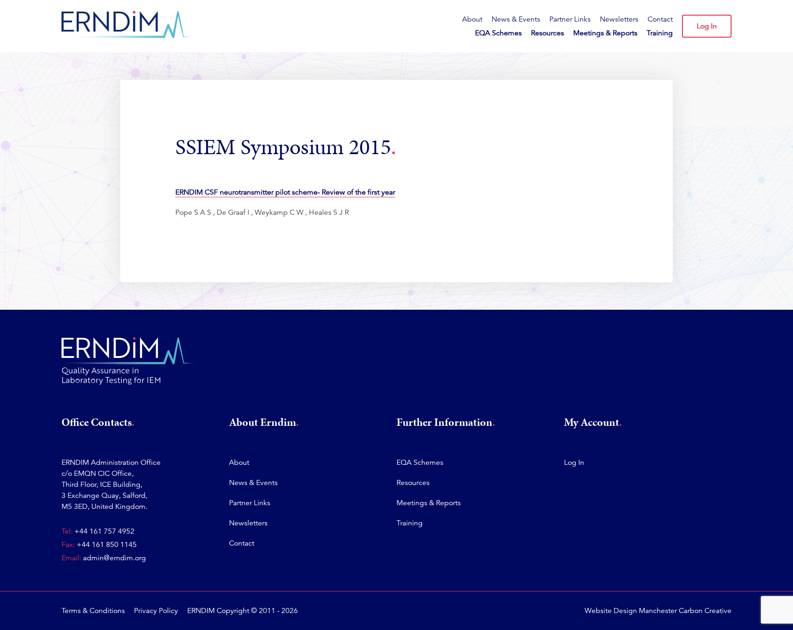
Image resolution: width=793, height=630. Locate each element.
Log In (707, 26)
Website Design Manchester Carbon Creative (658, 610)
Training (660, 33)
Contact (660, 19)
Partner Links (570, 19)
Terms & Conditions (93, 610)
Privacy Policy (156, 610)
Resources (547, 33)
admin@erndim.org (114, 558)
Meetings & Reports (605, 33)
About (472, 19)
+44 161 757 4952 (104, 531)
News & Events (515, 19)
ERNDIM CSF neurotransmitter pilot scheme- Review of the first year (285, 192)
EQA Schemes (498, 33)
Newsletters (619, 19)
